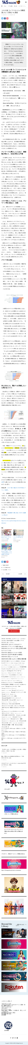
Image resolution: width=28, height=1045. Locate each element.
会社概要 (3, 1015)
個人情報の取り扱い (6, 1013)
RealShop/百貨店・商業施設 (7, 684)
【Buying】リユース (5, 694)
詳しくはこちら (14, 630)
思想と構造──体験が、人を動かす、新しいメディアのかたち (13, 1011)
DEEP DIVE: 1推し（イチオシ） (8, 642)
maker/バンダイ (4, 680)
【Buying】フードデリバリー (5, 692)
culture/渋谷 (3, 640)
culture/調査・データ (7, 569)
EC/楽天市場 (23, 666)
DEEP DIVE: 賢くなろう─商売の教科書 (13, 659)
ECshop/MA (3, 668)
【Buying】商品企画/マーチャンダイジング (11, 698)
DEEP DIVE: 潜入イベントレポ (9, 656)
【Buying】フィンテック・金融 (6, 690)
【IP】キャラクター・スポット (7, 713)
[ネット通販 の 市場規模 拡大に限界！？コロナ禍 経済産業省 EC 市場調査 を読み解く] (6, 546)
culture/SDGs (8, 638)
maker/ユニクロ (10, 680)
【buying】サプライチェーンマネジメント (8, 688)
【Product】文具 (22, 720)
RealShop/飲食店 (16, 684)
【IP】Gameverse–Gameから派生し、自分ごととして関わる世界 (12, 705)
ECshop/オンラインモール (14, 670)
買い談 (13, 14)
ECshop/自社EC (5, 676)
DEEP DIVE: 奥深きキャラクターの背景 (11, 652)
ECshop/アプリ (4, 670)
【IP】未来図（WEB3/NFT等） (8, 715)
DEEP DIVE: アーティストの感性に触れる (12, 646)
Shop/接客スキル (23, 684)
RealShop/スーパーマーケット (7, 682)
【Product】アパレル (16, 717)
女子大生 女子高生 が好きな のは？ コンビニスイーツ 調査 (6, 537)
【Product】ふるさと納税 (21, 715)
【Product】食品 (18, 724)
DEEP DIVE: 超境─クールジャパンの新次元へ (10, 661)
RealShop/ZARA (14, 680)
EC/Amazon (23, 661)
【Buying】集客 (12, 700)
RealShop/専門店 (18, 682)
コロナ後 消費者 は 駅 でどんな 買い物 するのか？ (18, 537)
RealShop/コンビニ (19, 680)
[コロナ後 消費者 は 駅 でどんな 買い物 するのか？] (18, 532)
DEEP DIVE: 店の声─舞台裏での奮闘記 (11, 654)
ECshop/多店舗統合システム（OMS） (15, 674)
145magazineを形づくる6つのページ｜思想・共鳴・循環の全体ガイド (13, 1005)
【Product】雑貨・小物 (7, 724)
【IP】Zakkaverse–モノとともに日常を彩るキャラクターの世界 (12, 711)
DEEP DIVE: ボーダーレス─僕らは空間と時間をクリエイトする (13, 649)
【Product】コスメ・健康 (16, 718)
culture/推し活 (22, 638)
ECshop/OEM (8, 668)
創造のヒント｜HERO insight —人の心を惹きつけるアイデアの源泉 (13, 739)
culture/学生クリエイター (16, 638)
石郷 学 (7, 565)
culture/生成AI (9, 640)
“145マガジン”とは (6, 1003)
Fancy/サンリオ (14, 678)
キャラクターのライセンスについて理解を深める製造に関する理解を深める (13, 831)
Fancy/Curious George (12, 676)
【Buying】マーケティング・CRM (18, 692)
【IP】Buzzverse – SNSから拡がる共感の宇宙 (10, 703)
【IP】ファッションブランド (18, 713)
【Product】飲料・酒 (5, 726)
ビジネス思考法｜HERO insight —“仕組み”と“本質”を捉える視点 (13, 732)
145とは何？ (7, 789)
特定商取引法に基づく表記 (8, 1012)
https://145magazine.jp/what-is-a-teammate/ (11, 870)
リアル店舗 (10, 14)
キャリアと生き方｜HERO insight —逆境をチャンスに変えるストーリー (13, 729)
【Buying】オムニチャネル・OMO (12, 686)
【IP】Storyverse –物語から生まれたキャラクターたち (13, 708)
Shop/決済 (2, 686)
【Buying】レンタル (13, 694)
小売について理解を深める (11, 814)
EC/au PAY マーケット (5, 663)
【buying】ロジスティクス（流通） (9, 696)
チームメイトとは (6, 1009)
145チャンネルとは (6, 1007)
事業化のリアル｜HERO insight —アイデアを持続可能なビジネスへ (13, 735)
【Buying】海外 (4, 700)
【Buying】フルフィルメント (17, 690)
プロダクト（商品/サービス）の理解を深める (13, 853)
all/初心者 (3, 638)
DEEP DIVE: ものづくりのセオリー (11, 644)
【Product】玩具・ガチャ (6, 722)
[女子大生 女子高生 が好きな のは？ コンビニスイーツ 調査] (6, 532)
